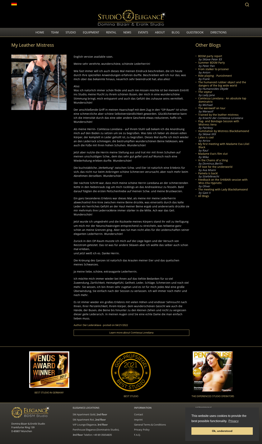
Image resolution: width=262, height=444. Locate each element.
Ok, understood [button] (222, 430)
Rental (111, 32)
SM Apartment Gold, (90, 414)
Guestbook (195, 32)
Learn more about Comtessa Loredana (131, 332)
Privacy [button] (233, 421)
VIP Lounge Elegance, (90, 424)
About (160, 32)
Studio (71, 32)
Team (55, 32)
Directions (218, 32)
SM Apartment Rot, (89, 419)
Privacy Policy (142, 429)
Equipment (91, 32)
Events (143, 32)
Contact (138, 414)
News (127, 32)
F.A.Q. (137, 435)
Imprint (138, 419)
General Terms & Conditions (150, 424)
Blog (176, 32)
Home (39, 32)
